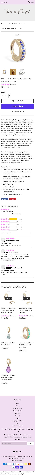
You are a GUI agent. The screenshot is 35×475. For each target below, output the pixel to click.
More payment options (17, 111)
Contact (17, 416)
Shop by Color (17, 408)
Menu (5, 2)
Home (2, 23)
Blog (17, 423)
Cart (32, 2)
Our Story (17, 413)
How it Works (17, 411)
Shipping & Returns (17, 421)
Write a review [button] (16, 214)
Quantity (3, 92)
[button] (5, 84)
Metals (18, 406)
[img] (10, 238)
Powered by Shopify (17, 460)
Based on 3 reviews (7, 211)
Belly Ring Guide (17, 426)
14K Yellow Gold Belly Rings (15, 23)
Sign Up (30, 443)
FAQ (17, 418)
